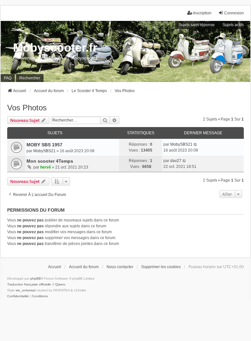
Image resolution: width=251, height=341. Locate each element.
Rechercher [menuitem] (29, 78)
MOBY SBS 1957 (44, 144)
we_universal (25, 290)
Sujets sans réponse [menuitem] (196, 25)
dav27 (175, 160)
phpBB (35, 278)
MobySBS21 (44, 151)
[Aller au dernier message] (195, 144)
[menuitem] (18, 296)
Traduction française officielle (29, 284)
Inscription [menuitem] (202, 13)
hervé (45, 167)
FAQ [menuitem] (7, 78)
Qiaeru (60, 284)
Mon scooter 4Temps (49, 161)
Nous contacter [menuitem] (120, 267)
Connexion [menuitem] (234, 13)
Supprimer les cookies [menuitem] (161, 267)
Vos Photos (27, 107)
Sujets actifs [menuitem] (233, 25)
